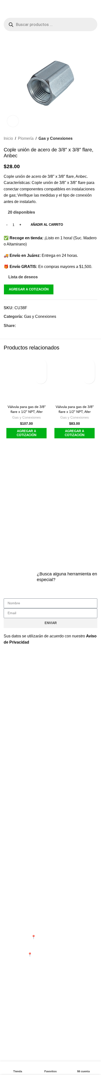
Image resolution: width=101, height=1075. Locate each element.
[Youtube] (36, 1056)
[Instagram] (23, 1056)
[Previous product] (83, 139)
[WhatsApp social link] (36, 325)
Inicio (8, 138)
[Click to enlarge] (12, 121)
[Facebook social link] (19, 325)
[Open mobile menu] (5, 13)
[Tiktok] (49, 1056)
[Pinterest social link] (31, 325)
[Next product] (94, 139)
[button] (41, 377)
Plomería (26, 138)
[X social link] (25, 325)
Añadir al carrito (47, 224)
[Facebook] (10, 1056)
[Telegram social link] (42, 325)
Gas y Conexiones (55, 138)
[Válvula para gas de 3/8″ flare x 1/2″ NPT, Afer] (26, 380)
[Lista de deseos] (41, 365)
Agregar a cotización (29, 289)
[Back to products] (88, 139)
